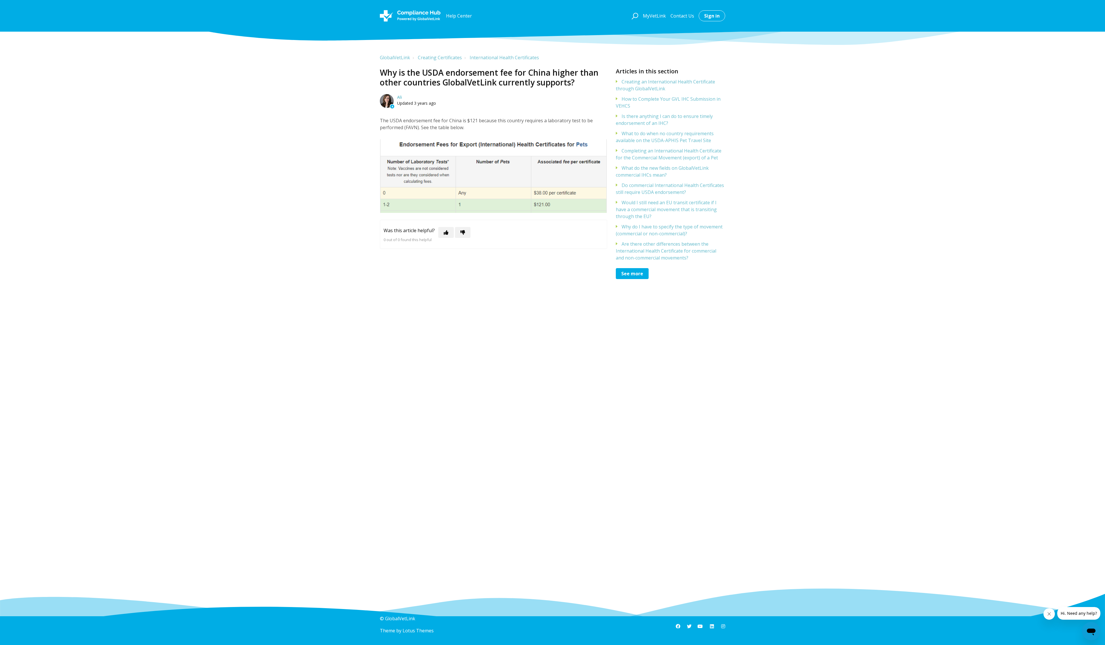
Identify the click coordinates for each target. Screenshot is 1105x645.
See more (632, 273)
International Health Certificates (504, 57)
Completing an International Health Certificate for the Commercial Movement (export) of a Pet (668, 154)
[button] (634, 16)
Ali (399, 97)
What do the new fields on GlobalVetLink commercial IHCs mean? (662, 171)
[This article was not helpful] (462, 232)
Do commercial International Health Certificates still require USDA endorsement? (670, 188)
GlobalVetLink (395, 57)
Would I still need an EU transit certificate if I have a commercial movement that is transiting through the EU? (666, 209)
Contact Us (682, 16)
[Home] (410, 16)
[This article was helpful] (446, 232)
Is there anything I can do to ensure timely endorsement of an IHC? (664, 119)
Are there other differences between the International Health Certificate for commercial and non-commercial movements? (666, 251)
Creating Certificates (440, 57)
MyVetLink (654, 16)
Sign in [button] (712, 16)
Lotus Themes (418, 630)
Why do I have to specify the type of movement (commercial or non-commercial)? (669, 230)
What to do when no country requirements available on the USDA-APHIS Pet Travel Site (665, 137)
